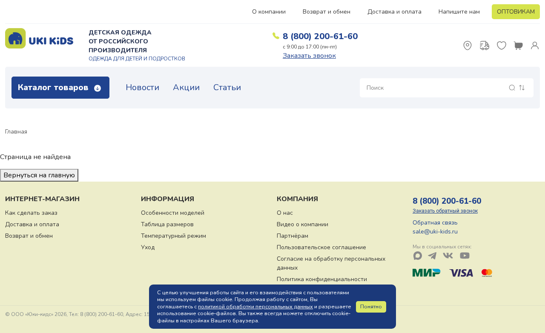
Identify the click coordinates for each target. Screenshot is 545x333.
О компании (269, 12)
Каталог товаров (54, 87)
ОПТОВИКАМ (516, 12)
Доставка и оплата (394, 12)
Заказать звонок (309, 55)
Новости (142, 87)
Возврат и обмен (326, 12)
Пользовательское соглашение (321, 247)
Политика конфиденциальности (322, 279)
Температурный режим (173, 236)
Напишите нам (459, 12)
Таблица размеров (167, 224)
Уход (148, 247)
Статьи (227, 87)
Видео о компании (302, 224)
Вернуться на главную (39, 175)
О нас (285, 213)
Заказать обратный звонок (445, 211)
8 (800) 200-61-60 (320, 36)
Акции (186, 87)
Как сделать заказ (31, 213)
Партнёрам (292, 236)
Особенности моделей (172, 213)
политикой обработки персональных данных (255, 306)
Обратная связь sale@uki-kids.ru (435, 227)
